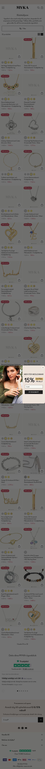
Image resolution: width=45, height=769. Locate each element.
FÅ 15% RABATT (34, 392)
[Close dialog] (43, 367)
